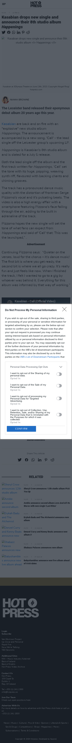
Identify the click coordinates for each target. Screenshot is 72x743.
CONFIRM (21, 428)
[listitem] (36, 367)
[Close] (65, 310)
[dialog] (36, 371)
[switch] (59, 374)
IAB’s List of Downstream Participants (40, 356)
